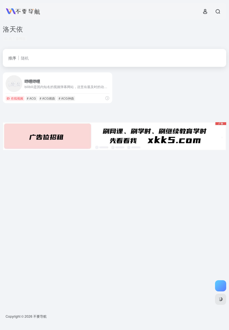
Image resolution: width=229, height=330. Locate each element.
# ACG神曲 (66, 98)
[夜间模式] (220, 299)
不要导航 (40, 316)
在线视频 (17, 98)
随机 (25, 58)
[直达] (107, 98)
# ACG (31, 98)
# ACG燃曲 (47, 98)
